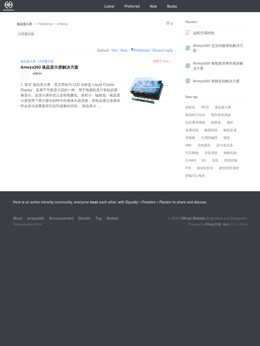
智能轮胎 (230, 152)
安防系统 (211, 152)
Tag (98, 218)
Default (103, 50)
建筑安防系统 (229, 167)
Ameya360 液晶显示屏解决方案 (49, 67)
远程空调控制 (203, 32)
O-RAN (190, 160)
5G (204, 160)
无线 (215, 160)
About (17, 218)
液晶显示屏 (28, 61)
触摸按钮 (211, 129)
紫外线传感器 (221, 114)
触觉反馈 (230, 129)
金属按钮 (192, 129)
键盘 (226, 137)
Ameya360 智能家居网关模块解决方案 (218, 66)
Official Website (193, 218)
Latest (109, 6)
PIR (188, 167)
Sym (226, 224)
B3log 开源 (213, 224)
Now (153, 6)
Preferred (132, 6)
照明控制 (230, 160)
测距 (230, 122)
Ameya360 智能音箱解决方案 (216, 80)
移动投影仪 (205, 167)
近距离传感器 (195, 122)
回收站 (190, 107)
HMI (188, 145)
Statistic (112, 218)
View (161, 61)
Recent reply (162, 50)
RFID (205, 107)
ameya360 (35, 218)
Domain (84, 218)
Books (172, 6)
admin (37, 73)
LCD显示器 (26, 33)
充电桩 (190, 137)
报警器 (216, 122)
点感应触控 (209, 137)
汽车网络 (192, 152)
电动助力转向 (195, 114)
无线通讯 (203, 145)
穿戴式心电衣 (195, 175)
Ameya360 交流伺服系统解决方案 (218, 48)
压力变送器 (224, 145)
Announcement (61, 218)
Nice (123, 50)
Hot (114, 50)
